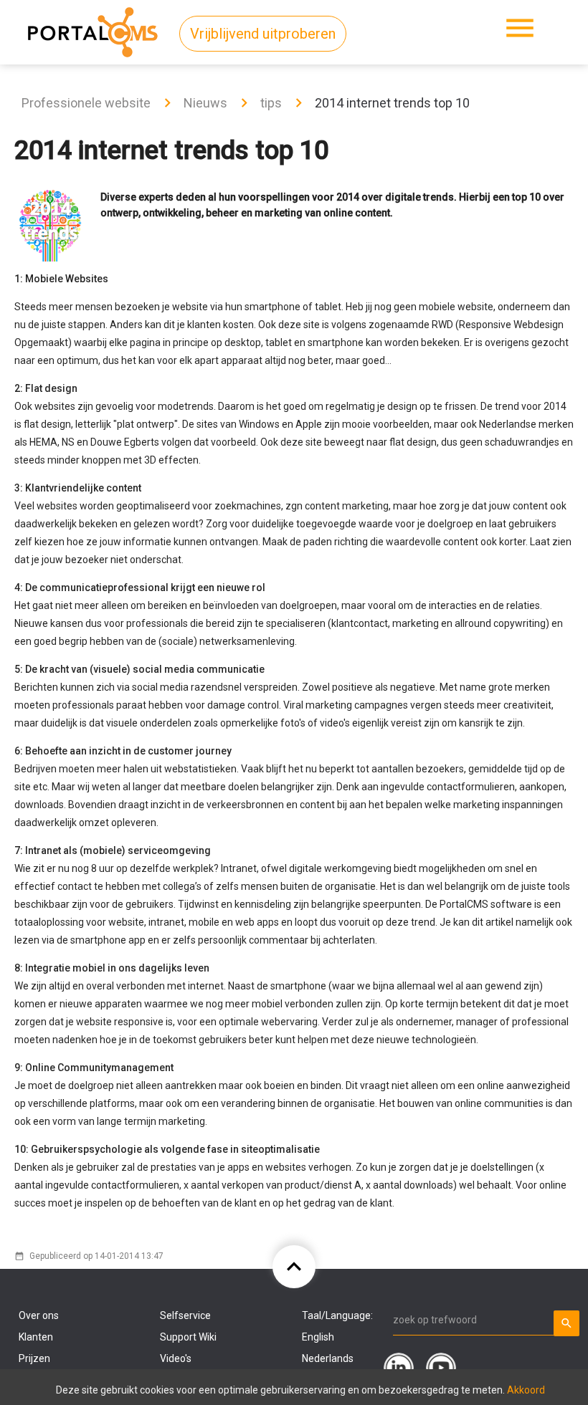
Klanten (36, 1337)
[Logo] (93, 29)
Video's (175, 1358)
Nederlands (328, 1358)
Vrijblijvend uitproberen (263, 33)
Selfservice (185, 1315)
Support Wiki (188, 1337)
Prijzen (34, 1358)
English (318, 1337)
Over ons (39, 1315)
